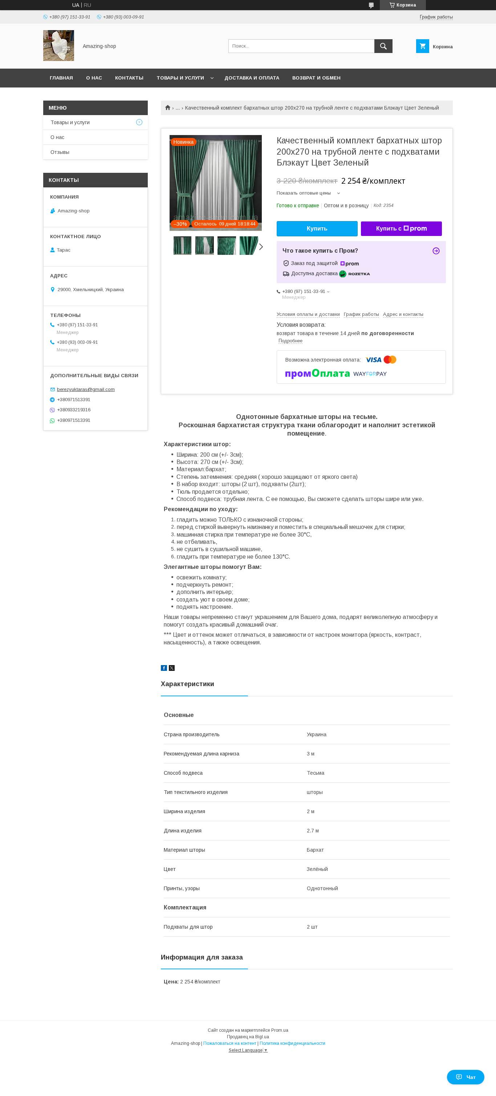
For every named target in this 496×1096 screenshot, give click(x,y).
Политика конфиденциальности (292, 1043)
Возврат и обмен (316, 78)
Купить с (389, 228)
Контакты (129, 78)
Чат (471, 1077)
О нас (94, 78)
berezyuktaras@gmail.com (86, 389)
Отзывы (59, 152)
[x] (172, 669)
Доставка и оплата (251, 78)
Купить (317, 228)
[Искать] (383, 46)
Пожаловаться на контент (229, 1043)
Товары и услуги (180, 78)
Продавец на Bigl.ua (248, 1036)
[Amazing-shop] (58, 59)
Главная (61, 78)
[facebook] (164, 669)
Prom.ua (279, 1030)
